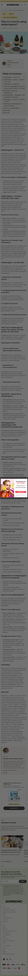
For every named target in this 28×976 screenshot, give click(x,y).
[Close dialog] (26, 479)
